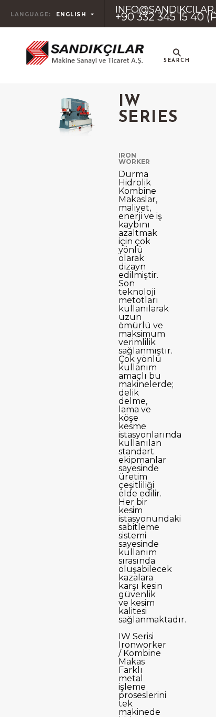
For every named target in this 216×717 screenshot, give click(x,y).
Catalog (157, 216)
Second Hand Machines (158, 161)
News (158, 266)
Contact (158, 367)
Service (157, 317)
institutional (158, 56)
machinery (158, 106)
